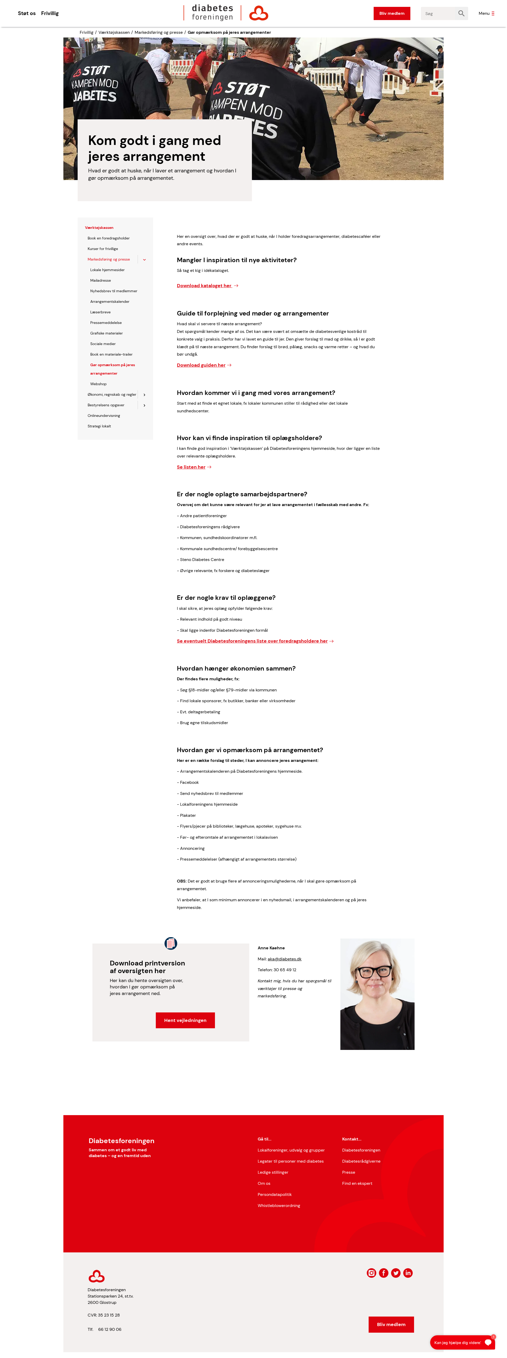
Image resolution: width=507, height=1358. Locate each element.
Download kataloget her (204, 285)
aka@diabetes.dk (285, 959)
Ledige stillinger (273, 1172)
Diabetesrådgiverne (361, 1161)
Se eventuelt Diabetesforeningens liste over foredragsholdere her (252, 641)
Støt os (27, 13)
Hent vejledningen (185, 1020)
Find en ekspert (357, 1183)
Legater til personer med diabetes (291, 1161)
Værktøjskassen (114, 32)
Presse (348, 1172)
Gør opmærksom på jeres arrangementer (229, 32)
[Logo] (226, 12)
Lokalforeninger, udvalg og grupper (291, 1150)
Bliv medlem (392, 13)
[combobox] (438, 13)
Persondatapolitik (275, 1194)
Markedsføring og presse (159, 32)
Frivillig (50, 13)
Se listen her (191, 467)
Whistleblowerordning (279, 1205)
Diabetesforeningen (361, 1150)
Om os (264, 1183)
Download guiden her (201, 365)
